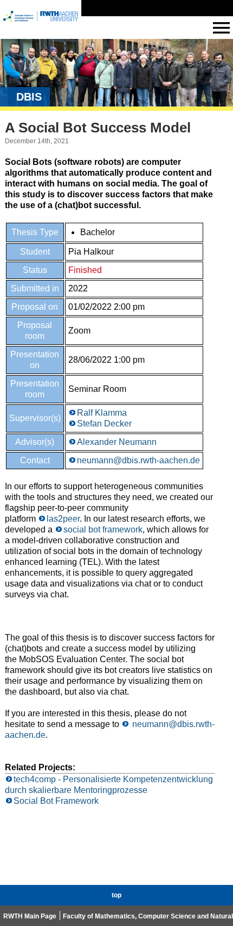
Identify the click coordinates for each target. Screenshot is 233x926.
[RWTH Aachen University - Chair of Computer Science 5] (40, 26)
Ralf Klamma (102, 412)
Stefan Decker (104, 423)
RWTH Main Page (29, 916)
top (116, 895)
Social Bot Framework (56, 800)
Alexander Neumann (117, 442)
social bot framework (103, 529)
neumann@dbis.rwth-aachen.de (138, 460)
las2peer (63, 518)
